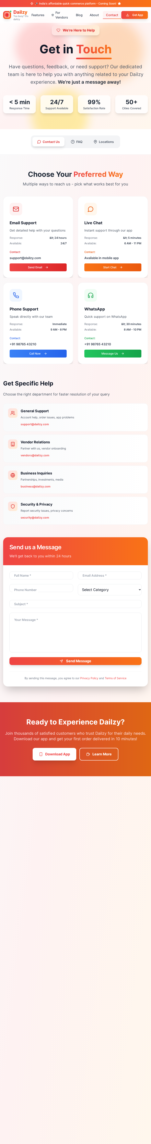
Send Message (78, 661)
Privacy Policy (89, 678)
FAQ (79, 142)
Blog (79, 15)
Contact (112, 15)
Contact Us (51, 142)
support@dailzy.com (35, 424)
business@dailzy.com (36, 486)
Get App (137, 15)
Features (37, 15)
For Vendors (61, 15)
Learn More (102, 754)
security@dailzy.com (35, 517)
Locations (106, 142)
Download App (57, 754)
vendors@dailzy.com (35, 455)
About (94, 15)
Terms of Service (115, 678)
